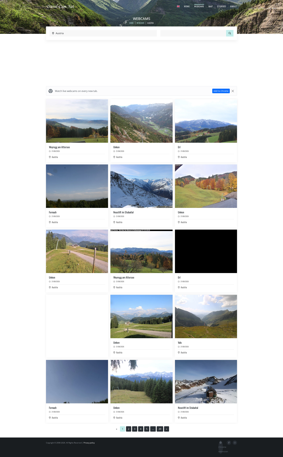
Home (187, 6)
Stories (221, 6)
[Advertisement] (141, 63)
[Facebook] (229, 442)
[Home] (62, 6)
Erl (179, 147)
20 (160, 429)
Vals (180, 342)
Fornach (52, 212)
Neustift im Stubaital (123, 212)
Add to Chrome (221, 91)
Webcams (199, 6)
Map (211, 6)
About (233, 6)
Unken (116, 147)
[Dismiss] (233, 91)
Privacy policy (89, 442)
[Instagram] (235, 442)
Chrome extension (220, 449)
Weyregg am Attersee (59, 147)
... (153, 429)
